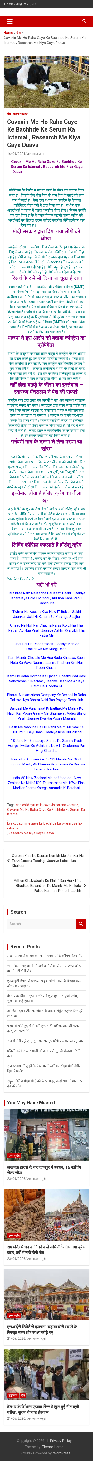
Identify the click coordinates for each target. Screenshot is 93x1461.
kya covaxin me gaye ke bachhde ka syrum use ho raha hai (44, 826)
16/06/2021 (16, 154)
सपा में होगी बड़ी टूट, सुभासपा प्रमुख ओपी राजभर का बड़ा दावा (45, 1041)
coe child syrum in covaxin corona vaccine (47, 805)
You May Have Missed (31, 1102)
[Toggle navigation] (10, 21)
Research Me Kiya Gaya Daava (31, 833)
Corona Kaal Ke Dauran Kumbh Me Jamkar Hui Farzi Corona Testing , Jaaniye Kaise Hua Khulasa (48, 861)
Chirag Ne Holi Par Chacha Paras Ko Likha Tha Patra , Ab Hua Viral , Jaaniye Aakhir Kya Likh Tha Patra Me (46, 630)
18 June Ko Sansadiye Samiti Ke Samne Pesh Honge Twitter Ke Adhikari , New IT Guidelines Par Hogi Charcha (46, 745)
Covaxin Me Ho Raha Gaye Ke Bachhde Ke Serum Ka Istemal (46, 812)
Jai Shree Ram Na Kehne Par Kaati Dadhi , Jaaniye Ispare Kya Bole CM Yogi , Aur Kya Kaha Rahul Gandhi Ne (46, 598)
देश (9, 114)
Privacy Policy (61, 1441)
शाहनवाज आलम (36, 154)
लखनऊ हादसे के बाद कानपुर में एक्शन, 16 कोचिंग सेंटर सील (45, 956)
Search (81, 924)
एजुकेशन (13, 1395)
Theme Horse (52, 1447)
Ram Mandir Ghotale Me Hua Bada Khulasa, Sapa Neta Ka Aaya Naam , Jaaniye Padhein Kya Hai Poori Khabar (46, 662)
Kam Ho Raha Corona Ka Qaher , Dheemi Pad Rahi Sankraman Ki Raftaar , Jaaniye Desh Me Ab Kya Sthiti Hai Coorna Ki (46, 681)
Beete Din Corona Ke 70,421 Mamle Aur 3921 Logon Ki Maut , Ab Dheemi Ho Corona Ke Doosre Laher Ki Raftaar (46, 764)
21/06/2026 (16, 1338)
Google (46, 796)
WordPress (62, 1453)
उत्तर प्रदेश (14, 1156)
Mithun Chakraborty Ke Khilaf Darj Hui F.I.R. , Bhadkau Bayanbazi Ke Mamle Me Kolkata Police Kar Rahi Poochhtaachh (47, 885)
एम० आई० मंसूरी (36, 1179)
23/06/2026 (16, 1179)
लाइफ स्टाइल (20, 114)
